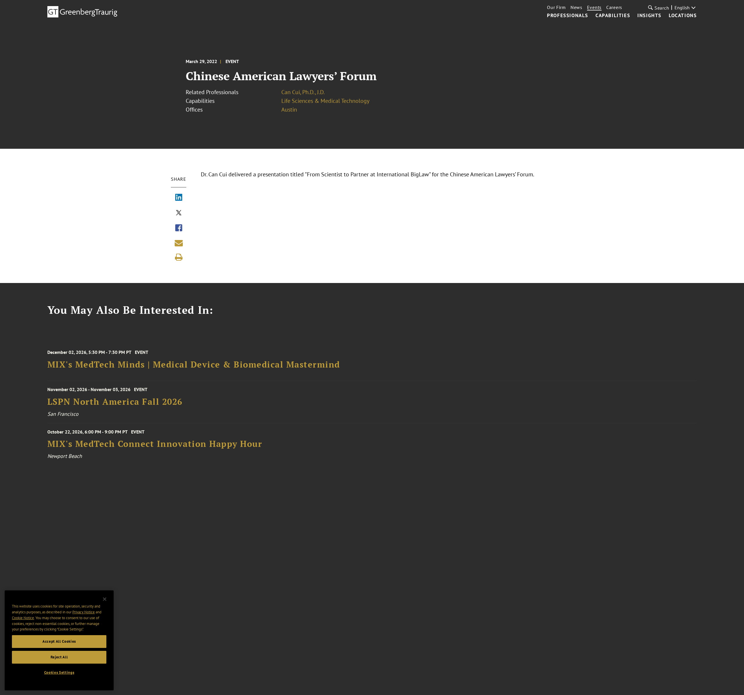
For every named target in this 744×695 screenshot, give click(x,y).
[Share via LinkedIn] (178, 198)
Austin (289, 109)
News (576, 7)
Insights (649, 16)
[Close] (104, 599)
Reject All (59, 657)
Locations (683, 16)
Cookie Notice (23, 617)
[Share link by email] (179, 243)
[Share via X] (178, 213)
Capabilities (612, 16)
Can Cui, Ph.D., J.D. (303, 92)
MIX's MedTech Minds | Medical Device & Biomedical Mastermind (193, 364)
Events (594, 7)
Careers (614, 7)
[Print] (179, 257)
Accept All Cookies (59, 641)
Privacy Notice (83, 612)
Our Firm (556, 7)
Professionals (567, 16)
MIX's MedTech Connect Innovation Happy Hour (154, 444)
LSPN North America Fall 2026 (115, 401)
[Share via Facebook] (178, 228)
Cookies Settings (59, 672)
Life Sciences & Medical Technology (325, 101)
